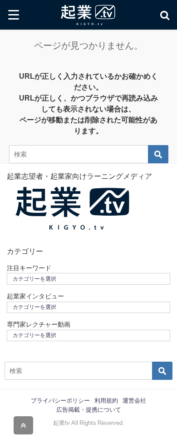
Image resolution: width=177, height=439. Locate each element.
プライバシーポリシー (60, 401)
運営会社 (134, 401)
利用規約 (106, 401)
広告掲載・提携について (88, 410)
